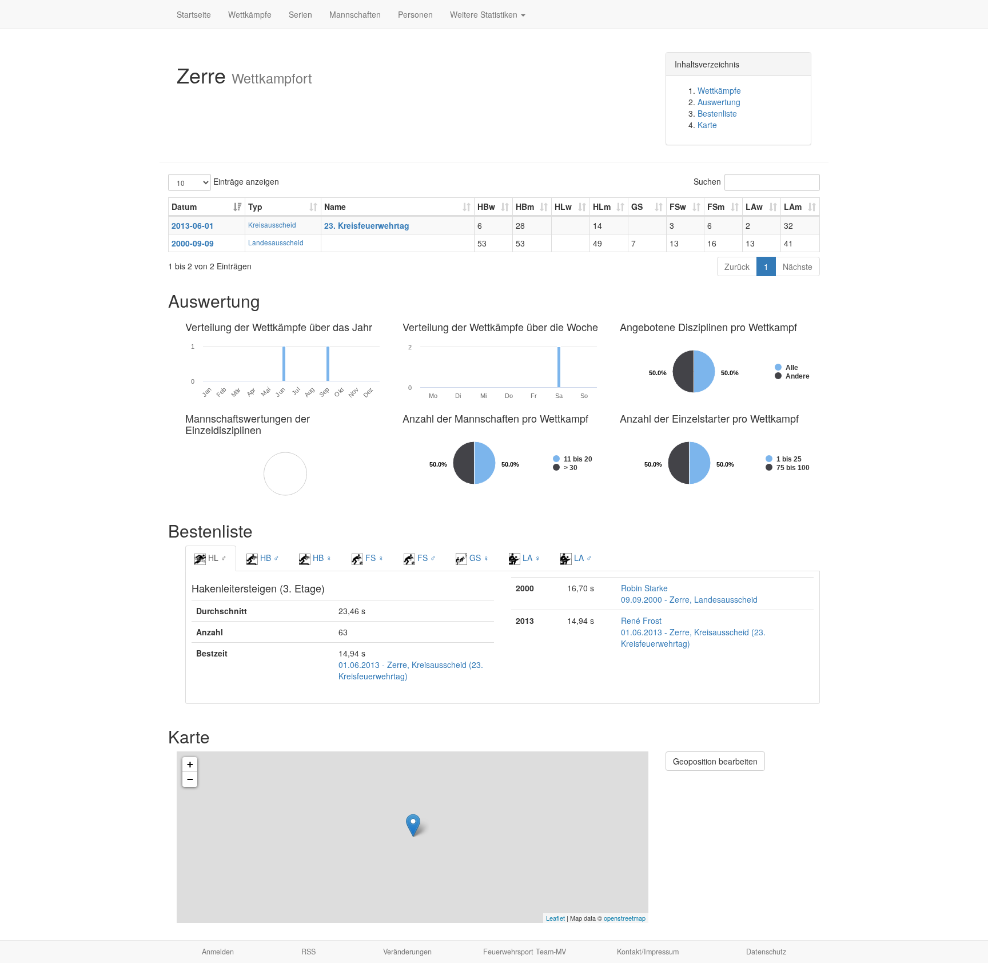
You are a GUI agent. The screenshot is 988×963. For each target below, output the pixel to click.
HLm (602, 206)
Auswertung (719, 102)
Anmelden (218, 951)
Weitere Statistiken (485, 14)
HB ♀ (321, 557)
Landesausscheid (276, 242)
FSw (678, 206)
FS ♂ (425, 557)
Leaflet (555, 917)
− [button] (190, 779)
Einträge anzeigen (245, 181)
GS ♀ (478, 557)
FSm (715, 206)
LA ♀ (530, 557)
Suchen (707, 181)
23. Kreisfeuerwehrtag (366, 225)
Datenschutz (766, 951)
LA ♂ (582, 557)
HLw (563, 206)
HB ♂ (269, 557)
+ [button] (190, 764)
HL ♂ (216, 557)
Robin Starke (644, 588)
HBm (525, 206)
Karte (707, 124)
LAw (754, 206)
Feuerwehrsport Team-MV (524, 951)
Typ (255, 206)
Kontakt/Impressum (648, 951)
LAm (793, 206)
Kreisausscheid (272, 224)
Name (335, 206)
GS (637, 206)
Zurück (737, 266)
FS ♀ (373, 557)
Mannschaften (355, 14)
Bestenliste (717, 113)
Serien (300, 14)
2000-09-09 (193, 243)
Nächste (797, 266)
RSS (308, 951)
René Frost (641, 620)
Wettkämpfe (250, 14)
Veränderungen (407, 951)
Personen (415, 14)
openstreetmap (625, 917)
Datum (184, 206)
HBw (486, 206)
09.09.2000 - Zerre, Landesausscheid (689, 599)
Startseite (194, 14)
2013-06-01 (193, 225)
